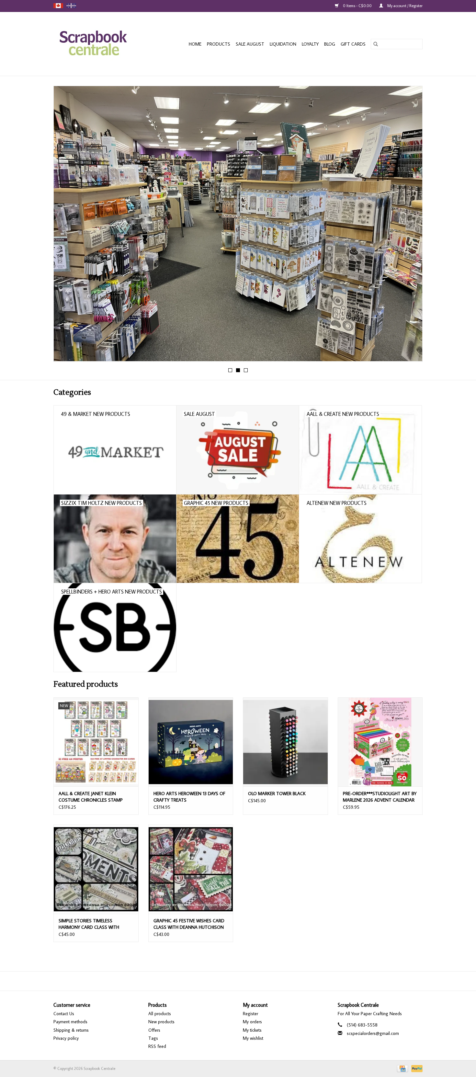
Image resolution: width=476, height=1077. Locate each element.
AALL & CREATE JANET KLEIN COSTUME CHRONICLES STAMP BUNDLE (91, 797)
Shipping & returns (71, 1030)
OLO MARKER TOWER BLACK (277, 793)
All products (159, 1013)
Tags (153, 1038)
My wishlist (253, 1038)
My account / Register (404, 5)
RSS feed (157, 1046)
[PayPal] (416, 1068)
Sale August (250, 44)
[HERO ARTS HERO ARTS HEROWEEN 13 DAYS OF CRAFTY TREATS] (190, 741)
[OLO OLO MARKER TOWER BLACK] (285, 741)
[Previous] (66, 225)
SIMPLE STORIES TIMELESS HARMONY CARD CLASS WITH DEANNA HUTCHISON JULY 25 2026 (94, 924)
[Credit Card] (402, 1068)
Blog (329, 44)
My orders (252, 1022)
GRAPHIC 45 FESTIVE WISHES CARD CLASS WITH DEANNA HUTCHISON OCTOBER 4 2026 (188, 924)
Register (250, 1013)
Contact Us (63, 1013)
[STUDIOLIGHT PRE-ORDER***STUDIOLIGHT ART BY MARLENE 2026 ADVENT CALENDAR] (380, 741)
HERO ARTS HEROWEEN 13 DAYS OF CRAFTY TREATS (189, 797)
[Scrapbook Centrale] (99, 44)
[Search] (375, 44)
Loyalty (310, 44)
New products (161, 1022)
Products (218, 44)
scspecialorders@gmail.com (373, 1033)
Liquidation (283, 44)
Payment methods (70, 1022)
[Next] (409, 225)
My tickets (252, 1030)
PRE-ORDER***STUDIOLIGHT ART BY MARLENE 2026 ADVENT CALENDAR (379, 797)
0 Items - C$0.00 (357, 5)
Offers (154, 1030)
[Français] (71, 5)
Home (195, 44)
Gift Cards (353, 44)
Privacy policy (66, 1038)
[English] (58, 5)
